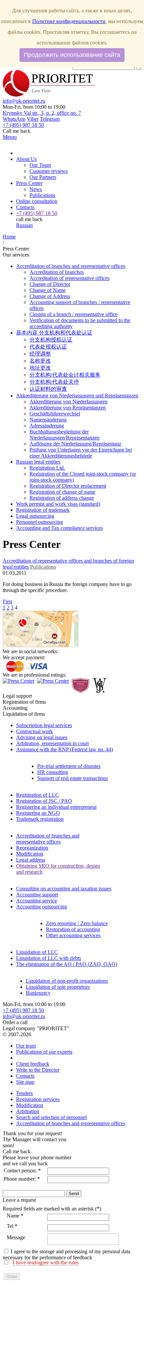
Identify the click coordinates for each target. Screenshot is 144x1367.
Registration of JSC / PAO (44, 801)
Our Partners (42, 177)
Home (9, 236)
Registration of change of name (62, 492)
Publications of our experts (44, 1052)
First (7, 601)
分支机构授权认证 (50, 340)
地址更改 (40, 368)
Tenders (24, 1093)
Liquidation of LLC (37, 952)
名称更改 (40, 361)
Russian (24, 225)
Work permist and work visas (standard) (58, 504)
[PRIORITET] (49, 95)
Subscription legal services (44, 725)
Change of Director (49, 284)
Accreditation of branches (56, 272)
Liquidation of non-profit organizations (67, 981)
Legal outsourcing (35, 516)
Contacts (25, 207)
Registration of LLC (37, 795)
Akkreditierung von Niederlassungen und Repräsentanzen (77, 395)
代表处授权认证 (48, 347)
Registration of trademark (43, 510)
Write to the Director (37, 1070)
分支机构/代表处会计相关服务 (64, 375)
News (35, 189)
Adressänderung (46, 425)
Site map (25, 1082)
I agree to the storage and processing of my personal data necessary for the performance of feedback (66, 1254)
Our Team (40, 165)
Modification (29, 854)
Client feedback (32, 1064)
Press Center (29, 183)
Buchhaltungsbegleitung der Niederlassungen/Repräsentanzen (64, 435)
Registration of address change (61, 498)
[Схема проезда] (40, 645)
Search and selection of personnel (51, 1117)
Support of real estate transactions (72, 778)
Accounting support (37, 894)
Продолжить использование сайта (72, 55)
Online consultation (36, 201)
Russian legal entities (38, 462)
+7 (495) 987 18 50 (23, 1010)
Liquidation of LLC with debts (48, 958)
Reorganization (32, 848)
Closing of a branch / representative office (73, 314)
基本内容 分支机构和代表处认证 (54, 332)
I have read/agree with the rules (46, 1262)
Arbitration (27, 1111)
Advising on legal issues (41, 737)
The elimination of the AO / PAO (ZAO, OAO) (66, 964)
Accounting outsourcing (41, 906)
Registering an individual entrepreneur (56, 807)
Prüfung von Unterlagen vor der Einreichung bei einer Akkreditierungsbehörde (80, 453)
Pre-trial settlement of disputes (68, 766)
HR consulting (52, 772)
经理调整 (40, 354)
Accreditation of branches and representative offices (70, 266)
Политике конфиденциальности (68, 21)
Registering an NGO (38, 813)
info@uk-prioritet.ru (24, 101)
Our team (26, 1046)
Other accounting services (73, 935)
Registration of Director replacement (67, 486)
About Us (26, 159)
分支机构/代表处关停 (54, 382)
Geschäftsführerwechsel (54, 413)
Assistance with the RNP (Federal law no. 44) (64, 749)
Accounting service (36, 900)
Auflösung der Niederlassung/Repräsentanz (75, 444)
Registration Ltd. (47, 468)
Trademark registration (40, 819)
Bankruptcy (38, 993)
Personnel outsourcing (39, 522)
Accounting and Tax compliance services (59, 528)
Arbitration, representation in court (52, 743)
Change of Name (47, 290)
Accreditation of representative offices (69, 278)
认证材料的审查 (48, 389)
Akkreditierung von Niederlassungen (68, 401)
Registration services (38, 1099)
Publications (42, 195)
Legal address (30, 860)
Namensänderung (48, 419)
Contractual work (34, 731)
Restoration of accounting (73, 929)
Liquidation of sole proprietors (58, 987)
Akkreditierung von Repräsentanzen (67, 407)
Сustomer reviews (48, 171)
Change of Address (49, 296)
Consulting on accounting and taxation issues (63, 888)
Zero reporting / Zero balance (77, 923)
